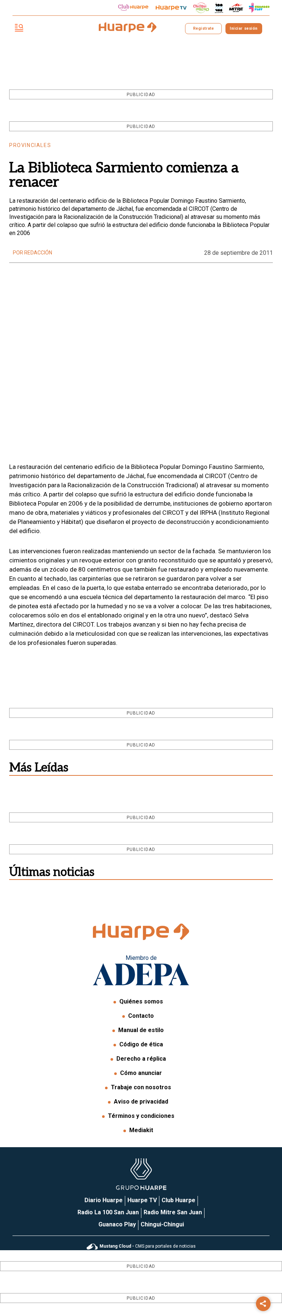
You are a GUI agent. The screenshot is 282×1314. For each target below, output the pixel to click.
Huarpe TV (142, 1200)
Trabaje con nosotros (141, 1087)
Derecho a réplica (141, 1058)
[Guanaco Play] (259, 8)
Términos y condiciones (141, 1115)
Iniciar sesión (243, 28)
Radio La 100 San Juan (108, 1212)
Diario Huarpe (103, 1200)
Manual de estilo (141, 1030)
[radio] (236, 7)
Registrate (203, 28)
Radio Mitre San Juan (173, 1212)
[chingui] (201, 8)
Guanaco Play (117, 1224)
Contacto (141, 1015)
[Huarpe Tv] (171, 7)
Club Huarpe (178, 1200)
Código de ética (141, 1044)
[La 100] (219, 8)
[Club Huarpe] (133, 7)
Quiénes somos (141, 1001)
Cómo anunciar (141, 1072)
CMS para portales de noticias (148, 1246)
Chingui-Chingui (162, 1224)
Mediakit (141, 1130)
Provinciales (30, 145)
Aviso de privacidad (141, 1101)
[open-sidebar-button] (19, 28)
